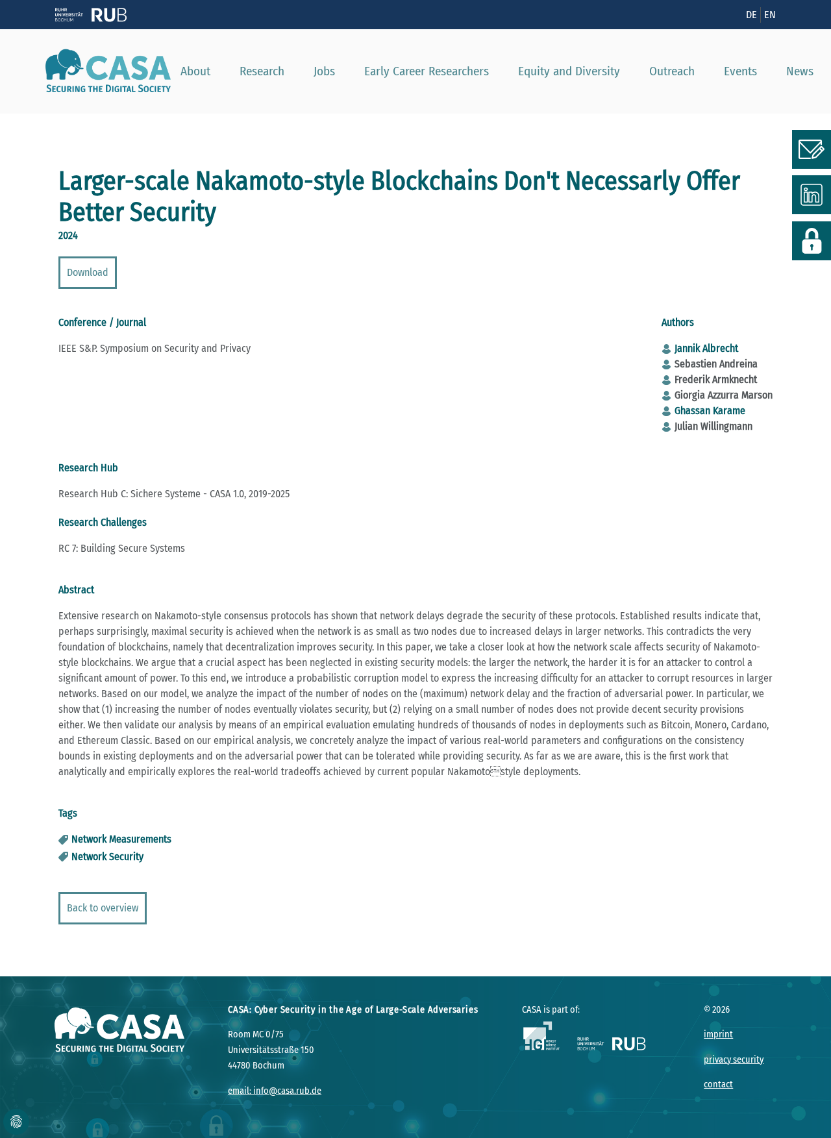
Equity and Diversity (569, 71)
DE (751, 14)
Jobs (324, 71)
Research (262, 71)
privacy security (733, 1059)
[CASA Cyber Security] (103, 71)
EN (770, 14)
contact (718, 1084)
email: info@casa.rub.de (274, 1090)
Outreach (672, 71)
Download (87, 272)
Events (740, 71)
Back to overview (102, 908)
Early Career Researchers (426, 71)
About (195, 71)
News (799, 71)
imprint (718, 1034)
